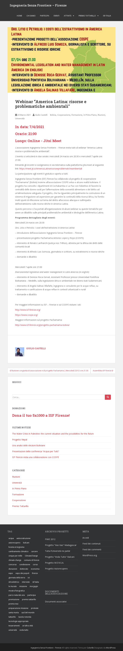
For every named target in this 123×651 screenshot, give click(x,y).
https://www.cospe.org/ (26, 314)
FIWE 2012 (50, 539)
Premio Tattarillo (87, 15)
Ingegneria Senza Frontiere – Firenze (38, 5)
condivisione (24, 564)
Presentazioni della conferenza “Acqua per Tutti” (35, 451)
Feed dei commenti (91, 549)
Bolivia (53, 115)
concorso (13, 564)
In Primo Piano (90, 115)
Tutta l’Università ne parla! (57, 551)
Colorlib (90, 647)
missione (23, 586)
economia (35, 569)
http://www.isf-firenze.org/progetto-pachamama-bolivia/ (42, 325)
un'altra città (27, 625)
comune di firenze (31, 560)
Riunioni (101, 115)
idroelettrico (14, 582)
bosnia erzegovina (16, 547)
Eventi (56, 15)
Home (19, 15)
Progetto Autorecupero (56, 568)
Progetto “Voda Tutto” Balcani (59, 556)
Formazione (77, 115)
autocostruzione (23, 538)
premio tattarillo (29, 599)
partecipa (31, 595)
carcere (34, 551)
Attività (67, 15)
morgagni (34, 586)
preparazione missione (18, 608)
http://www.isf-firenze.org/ (27, 309)
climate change (15, 560)
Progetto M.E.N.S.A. (54, 562)
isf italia (35, 582)
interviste (26, 582)
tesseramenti (14, 625)
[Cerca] (108, 397)
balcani (26, 542)
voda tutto (24, 630)
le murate (13, 586)
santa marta (14, 612)
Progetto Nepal (19, 439)
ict (29, 577)
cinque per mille (15, 555)
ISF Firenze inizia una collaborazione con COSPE (35, 457)
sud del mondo (27, 612)
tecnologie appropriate (18, 621)
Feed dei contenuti (91, 543)
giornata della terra (17, 577)
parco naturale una (17, 595)
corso (35, 564)
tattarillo (12, 617)
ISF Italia (107, 15)
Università (19, 118)
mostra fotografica (17, 590)
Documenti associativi (55, 601)
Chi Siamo (31, 15)
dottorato (24, 569)
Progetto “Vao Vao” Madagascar (60, 545)
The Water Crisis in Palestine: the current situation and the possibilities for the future (53, 433)
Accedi (85, 537)
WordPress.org (89, 555)
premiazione (14, 599)
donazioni (13, 569)
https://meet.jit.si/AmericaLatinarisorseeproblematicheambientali (50, 168)
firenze (35, 573)
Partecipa (44, 15)
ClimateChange (31, 555)
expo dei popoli (22, 573)
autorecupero (14, 542)
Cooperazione (63, 115)
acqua (11, 538)
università (13, 630)
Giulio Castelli (41, 115)
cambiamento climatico (18, 551)
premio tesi (13, 604)
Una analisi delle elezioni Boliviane (28, 445)
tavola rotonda (24, 617)
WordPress (111, 647)
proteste (34, 608)
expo (11, 573)
